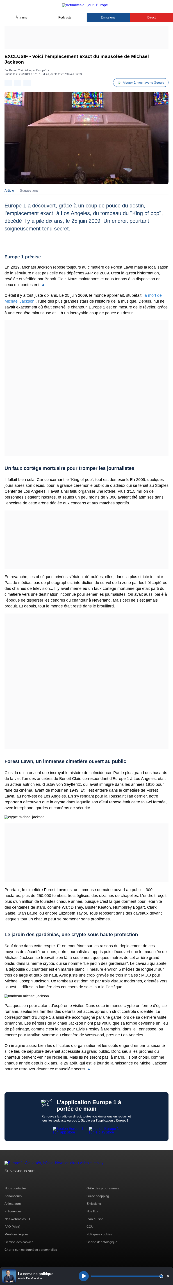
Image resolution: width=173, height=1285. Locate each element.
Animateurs (13, 1203)
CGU (89, 1226)
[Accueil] (86, 5)
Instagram (15, 1179)
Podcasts (64, 17)
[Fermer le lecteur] (168, 1276)
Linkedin (45, 1179)
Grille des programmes (102, 1188)
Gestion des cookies (19, 1242)
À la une (21, 17)
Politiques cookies (99, 1234)
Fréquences (13, 1211)
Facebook (22, 1179)
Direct (151, 17)
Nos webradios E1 (17, 1219)
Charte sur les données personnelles (31, 1249)
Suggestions (29, 190)
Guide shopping (97, 1196)
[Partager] (8, 83)
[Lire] (84, 1276)
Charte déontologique (101, 1242)
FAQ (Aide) (12, 1226)
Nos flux (92, 1211)
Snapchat (38, 1179)
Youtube (30, 1179)
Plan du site (94, 1219)
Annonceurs (13, 1196)
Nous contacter (15, 1188)
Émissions (108, 17)
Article (9, 190)
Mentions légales (17, 1234)
